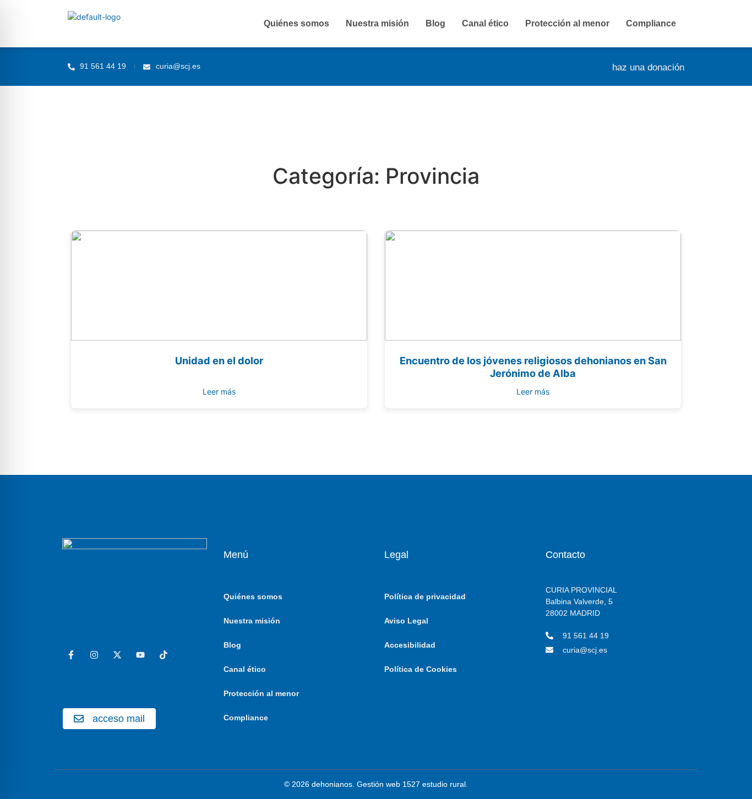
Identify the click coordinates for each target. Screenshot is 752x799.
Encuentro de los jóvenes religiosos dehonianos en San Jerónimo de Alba (533, 367)
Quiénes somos (296, 23)
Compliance (651, 23)
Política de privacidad (425, 596)
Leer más (219, 391)
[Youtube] (140, 655)
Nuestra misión (377, 23)
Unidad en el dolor (219, 360)
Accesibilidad (409, 645)
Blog (435, 23)
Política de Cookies (420, 669)
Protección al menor (567, 23)
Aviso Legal (406, 620)
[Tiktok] (163, 655)
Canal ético (485, 23)
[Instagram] (94, 655)
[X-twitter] (117, 655)
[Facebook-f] (71, 655)
